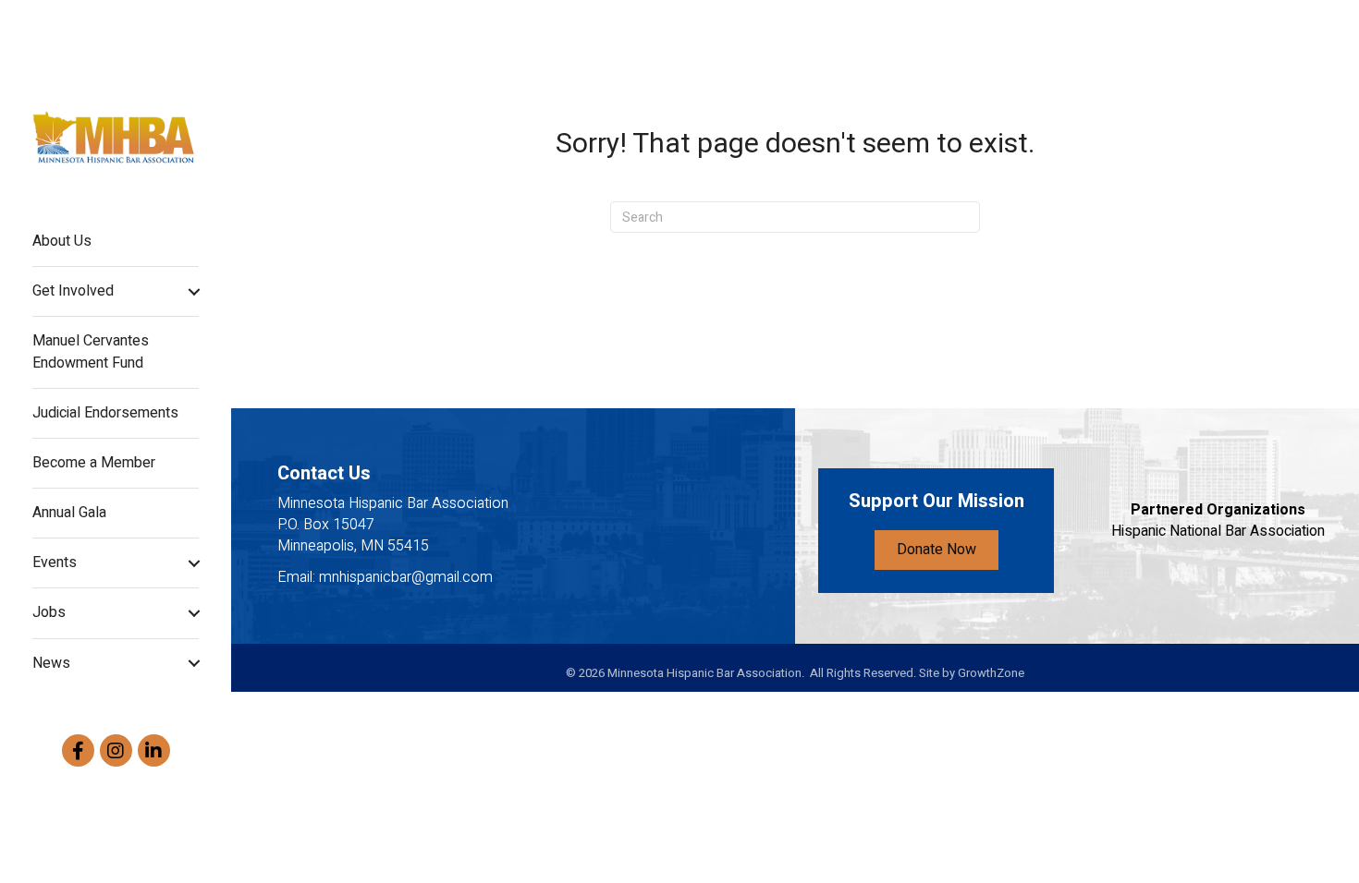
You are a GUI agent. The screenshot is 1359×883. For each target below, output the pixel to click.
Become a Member (93, 463)
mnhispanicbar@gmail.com (406, 577)
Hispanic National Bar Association (1218, 531)
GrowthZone (991, 673)
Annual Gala (69, 513)
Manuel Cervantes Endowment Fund (90, 351)
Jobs (49, 612)
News (51, 663)
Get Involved (73, 291)
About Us (62, 241)
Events (54, 562)
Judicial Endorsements (105, 413)
